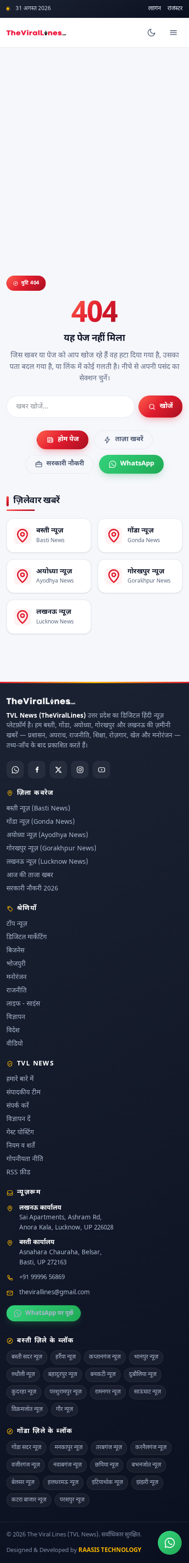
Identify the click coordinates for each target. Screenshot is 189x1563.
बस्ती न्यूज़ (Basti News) (38, 808)
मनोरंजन (16, 977)
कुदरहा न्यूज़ (23, 1392)
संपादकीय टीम (23, 1092)
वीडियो (14, 1044)
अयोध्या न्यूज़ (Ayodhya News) (47, 835)
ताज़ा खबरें (129, 439)
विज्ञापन (15, 1017)
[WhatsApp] (15, 769)
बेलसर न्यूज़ (22, 1482)
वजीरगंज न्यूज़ (25, 1465)
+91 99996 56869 (42, 1278)
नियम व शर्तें (20, 1146)
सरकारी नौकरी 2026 (32, 888)
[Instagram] (80, 769)
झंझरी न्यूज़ (147, 1482)
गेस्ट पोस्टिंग (20, 1132)
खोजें (166, 406)
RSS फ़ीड (18, 1172)
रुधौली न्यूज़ (23, 1374)
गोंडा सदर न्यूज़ (26, 1447)
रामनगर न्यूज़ (108, 1392)
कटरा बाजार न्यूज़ (28, 1500)
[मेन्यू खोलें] (173, 32)
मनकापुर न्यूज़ (69, 1447)
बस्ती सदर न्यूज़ (26, 1357)
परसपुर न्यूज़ (72, 1500)
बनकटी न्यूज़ (103, 1374)
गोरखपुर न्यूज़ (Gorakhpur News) (51, 848)
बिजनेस (15, 950)
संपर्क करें (17, 1106)
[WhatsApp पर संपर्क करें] (170, 1543)
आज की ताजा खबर (29, 875)
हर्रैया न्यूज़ (66, 1357)
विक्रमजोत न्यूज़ (27, 1409)
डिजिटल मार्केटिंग (26, 937)
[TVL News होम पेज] (36, 32)
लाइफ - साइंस (23, 1004)
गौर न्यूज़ (64, 1409)
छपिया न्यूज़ (106, 1465)
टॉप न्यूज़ (16, 924)
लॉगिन (154, 9)
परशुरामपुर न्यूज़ (66, 1392)
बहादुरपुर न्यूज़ (62, 1374)
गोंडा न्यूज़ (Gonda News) (40, 822)
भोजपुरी (16, 964)
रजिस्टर (175, 9)
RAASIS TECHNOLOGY (109, 1550)
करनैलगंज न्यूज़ (151, 1447)
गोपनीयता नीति (24, 1159)
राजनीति (16, 990)
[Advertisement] (94, 147)
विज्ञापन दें (18, 1119)
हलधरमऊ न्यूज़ (63, 1482)
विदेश (13, 1030)
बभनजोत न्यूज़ (146, 1465)
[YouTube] (101, 769)
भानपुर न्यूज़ (146, 1357)
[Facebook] (36, 769)
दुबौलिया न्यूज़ (142, 1374)
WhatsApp (137, 463)
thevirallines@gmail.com (54, 1293)
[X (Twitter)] (58, 769)
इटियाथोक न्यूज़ (107, 1482)
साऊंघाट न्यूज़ (147, 1392)
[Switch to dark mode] (151, 32)
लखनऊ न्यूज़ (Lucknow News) (47, 862)
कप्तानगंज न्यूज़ (105, 1357)
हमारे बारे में (19, 1079)
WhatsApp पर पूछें (49, 1313)
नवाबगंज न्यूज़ (67, 1465)
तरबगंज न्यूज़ (109, 1447)
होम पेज (68, 439)
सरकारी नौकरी (65, 463)
